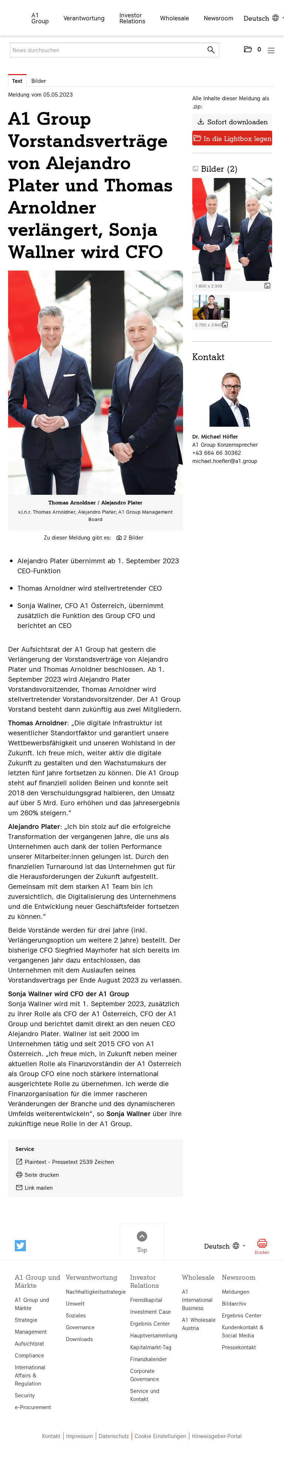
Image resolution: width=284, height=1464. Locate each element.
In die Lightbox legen (232, 138)
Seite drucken (42, 1174)
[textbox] (224, 1245)
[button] (252, 50)
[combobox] (224, 1245)
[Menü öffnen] (271, 50)
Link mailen (39, 1187)
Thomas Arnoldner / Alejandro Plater (95, 502)
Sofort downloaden (232, 121)
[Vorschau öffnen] (95, 383)
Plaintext (35, 1161)
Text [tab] (17, 80)
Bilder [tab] (38, 80)
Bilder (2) (215, 168)
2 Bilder (133, 537)
